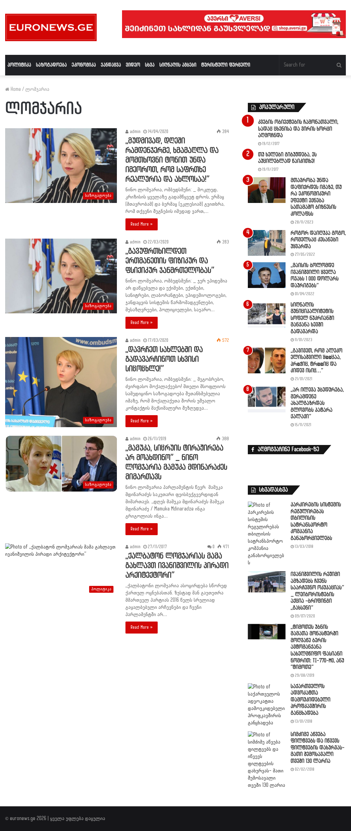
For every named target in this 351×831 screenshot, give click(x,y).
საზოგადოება (51, 65)
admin (135, 131)
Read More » (142, 224)
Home (15, 89)
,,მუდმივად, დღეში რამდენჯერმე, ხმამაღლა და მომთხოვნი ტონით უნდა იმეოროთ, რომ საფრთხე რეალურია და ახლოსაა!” (172, 160)
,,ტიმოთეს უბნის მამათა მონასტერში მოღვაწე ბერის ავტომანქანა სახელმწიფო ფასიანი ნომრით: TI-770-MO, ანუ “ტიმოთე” (317, 647)
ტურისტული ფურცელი (225, 65)
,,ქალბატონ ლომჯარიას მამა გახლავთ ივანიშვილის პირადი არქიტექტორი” (177, 566)
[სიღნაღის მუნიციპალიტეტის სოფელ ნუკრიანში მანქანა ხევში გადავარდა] (267, 314)
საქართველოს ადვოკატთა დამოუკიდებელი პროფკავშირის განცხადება (310, 700)
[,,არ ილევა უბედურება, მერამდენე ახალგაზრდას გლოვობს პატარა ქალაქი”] (267, 399)
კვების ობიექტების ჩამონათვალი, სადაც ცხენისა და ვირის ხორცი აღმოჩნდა (298, 128)
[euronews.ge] (51, 27)
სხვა (150, 65)
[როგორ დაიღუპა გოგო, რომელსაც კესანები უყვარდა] (267, 243)
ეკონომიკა (84, 65)
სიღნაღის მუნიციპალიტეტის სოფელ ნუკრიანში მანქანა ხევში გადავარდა (312, 318)
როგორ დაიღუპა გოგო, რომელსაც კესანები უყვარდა (318, 240)
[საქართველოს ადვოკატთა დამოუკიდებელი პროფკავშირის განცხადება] (267, 704)
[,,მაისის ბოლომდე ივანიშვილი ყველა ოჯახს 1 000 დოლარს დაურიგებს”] (267, 275)
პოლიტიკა (19, 65)
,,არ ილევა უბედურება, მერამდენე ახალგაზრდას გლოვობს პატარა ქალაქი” (317, 403)
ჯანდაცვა (111, 65)
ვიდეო (133, 65)
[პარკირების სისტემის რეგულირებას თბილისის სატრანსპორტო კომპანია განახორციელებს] (267, 534)
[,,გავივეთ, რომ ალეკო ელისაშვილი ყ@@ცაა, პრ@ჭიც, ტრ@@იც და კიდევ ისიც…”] (267, 360)
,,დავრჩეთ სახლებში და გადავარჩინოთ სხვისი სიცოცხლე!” (164, 359)
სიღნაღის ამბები (177, 65)
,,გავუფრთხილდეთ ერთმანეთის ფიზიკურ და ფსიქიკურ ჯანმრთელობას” (169, 261)
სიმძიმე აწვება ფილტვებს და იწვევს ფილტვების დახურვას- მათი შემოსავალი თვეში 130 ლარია (317, 748)
